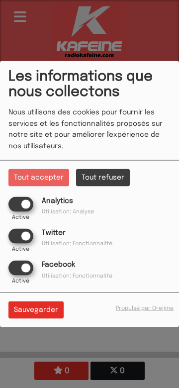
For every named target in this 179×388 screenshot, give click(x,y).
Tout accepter (39, 177)
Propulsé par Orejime (145, 308)
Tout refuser (103, 177)
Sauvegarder (36, 309)
